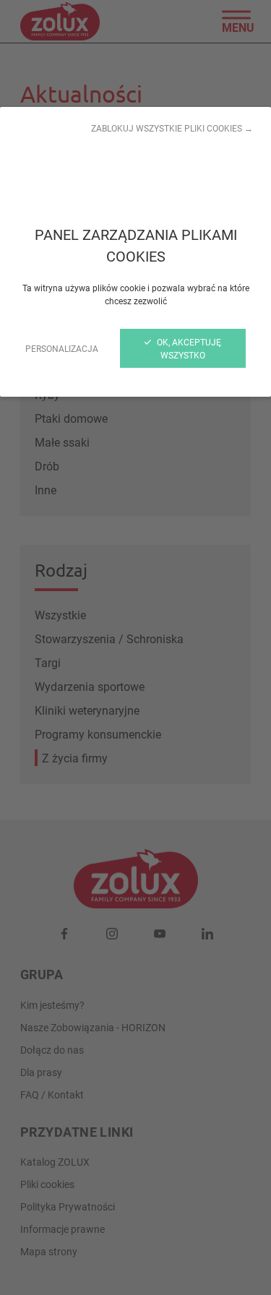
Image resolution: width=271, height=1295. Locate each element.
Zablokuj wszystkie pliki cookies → (172, 128)
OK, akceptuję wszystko (188, 348)
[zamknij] (135, 647)
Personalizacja (61, 348)
